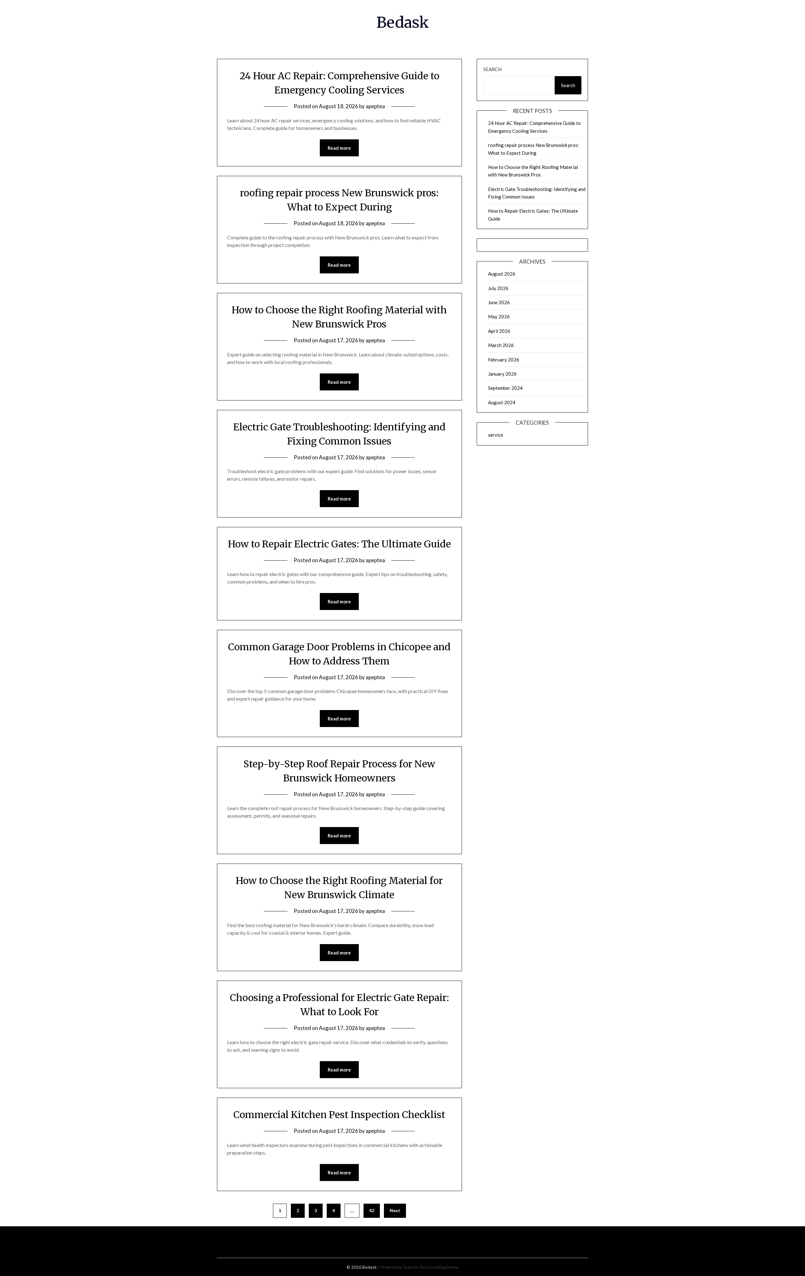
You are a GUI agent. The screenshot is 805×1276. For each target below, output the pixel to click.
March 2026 (501, 345)
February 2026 (503, 359)
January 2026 (502, 374)
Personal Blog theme (438, 1267)
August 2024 (501, 402)
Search (492, 69)
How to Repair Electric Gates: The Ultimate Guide (339, 544)
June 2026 (499, 302)
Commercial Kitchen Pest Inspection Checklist (339, 1115)
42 (371, 1210)
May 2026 (499, 316)
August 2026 (501, 274)
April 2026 (499, 331)
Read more (339, 148)
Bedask (402, 22)
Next (395, 1210)
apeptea (375, 106)
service (495, 435)
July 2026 (498, 288)
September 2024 (505, 388)
